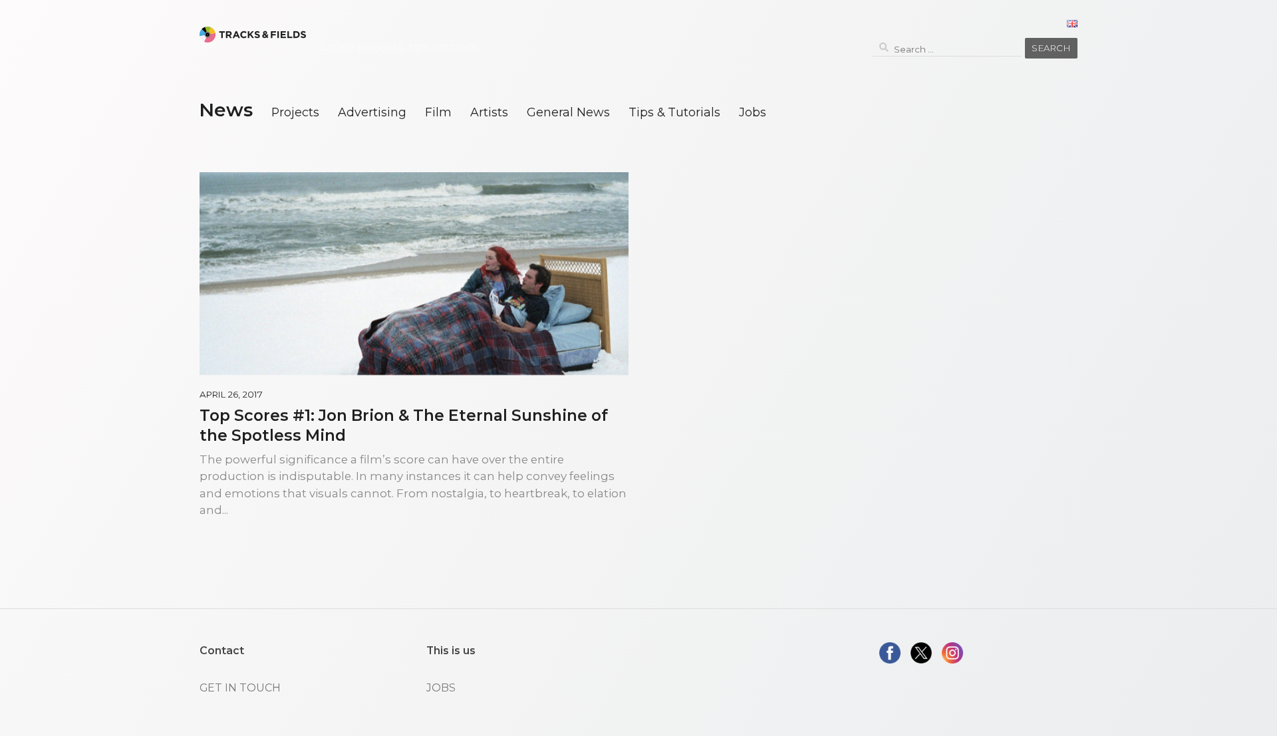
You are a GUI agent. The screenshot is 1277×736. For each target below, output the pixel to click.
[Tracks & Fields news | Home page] (253, 35)
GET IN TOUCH (240, 687)
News (226, 109)
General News (568, 112)
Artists (489, 112)
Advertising (372, 112)
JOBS (441, 687)
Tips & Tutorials (674, 112)
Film (438, 112)
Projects (295, 112)
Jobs (752, 112)
